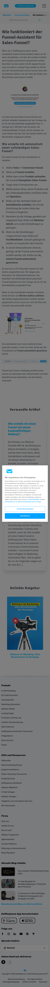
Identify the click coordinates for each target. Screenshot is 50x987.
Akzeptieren (25, 516)
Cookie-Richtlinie (33, 499)
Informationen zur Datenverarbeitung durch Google (23, 501)
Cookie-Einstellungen (25, 509)
